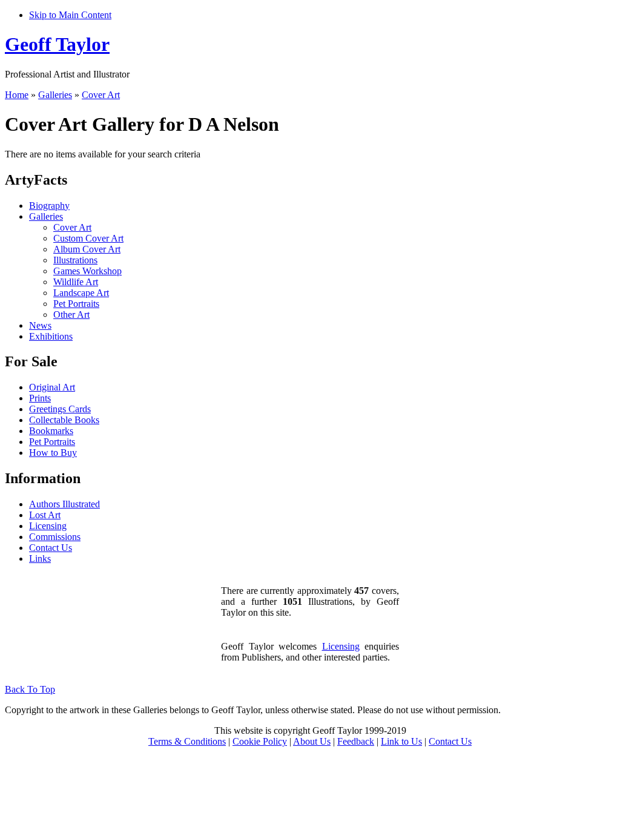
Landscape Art (81, 293)
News (40, 325)
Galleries (55, 95)
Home (16, 95)
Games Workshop (87, 271)
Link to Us (401, 741)
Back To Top (30, 689)
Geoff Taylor (57, 44)
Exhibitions (51, 336)
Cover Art (101, 95)
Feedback (355, 741)
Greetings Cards (60, 409)
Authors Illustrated (64, 504)
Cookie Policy (259, 741)
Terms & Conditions (187, 741)
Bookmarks (51, 431)
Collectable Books (64, 420)
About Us (312, 741)
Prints (40, 398)
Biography (49, 205)
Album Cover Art (86, 249)
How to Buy (53, 452)
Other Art (71, 314)
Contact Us (50, 547)
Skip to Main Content (70, 15)
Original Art (52, 387)
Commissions (55, 537)
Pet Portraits (76, 303)
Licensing (48, 526)
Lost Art (45, 515)
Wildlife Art (75, 282)
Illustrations (75, 260)
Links (40, 558)
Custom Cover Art (88, 238)
